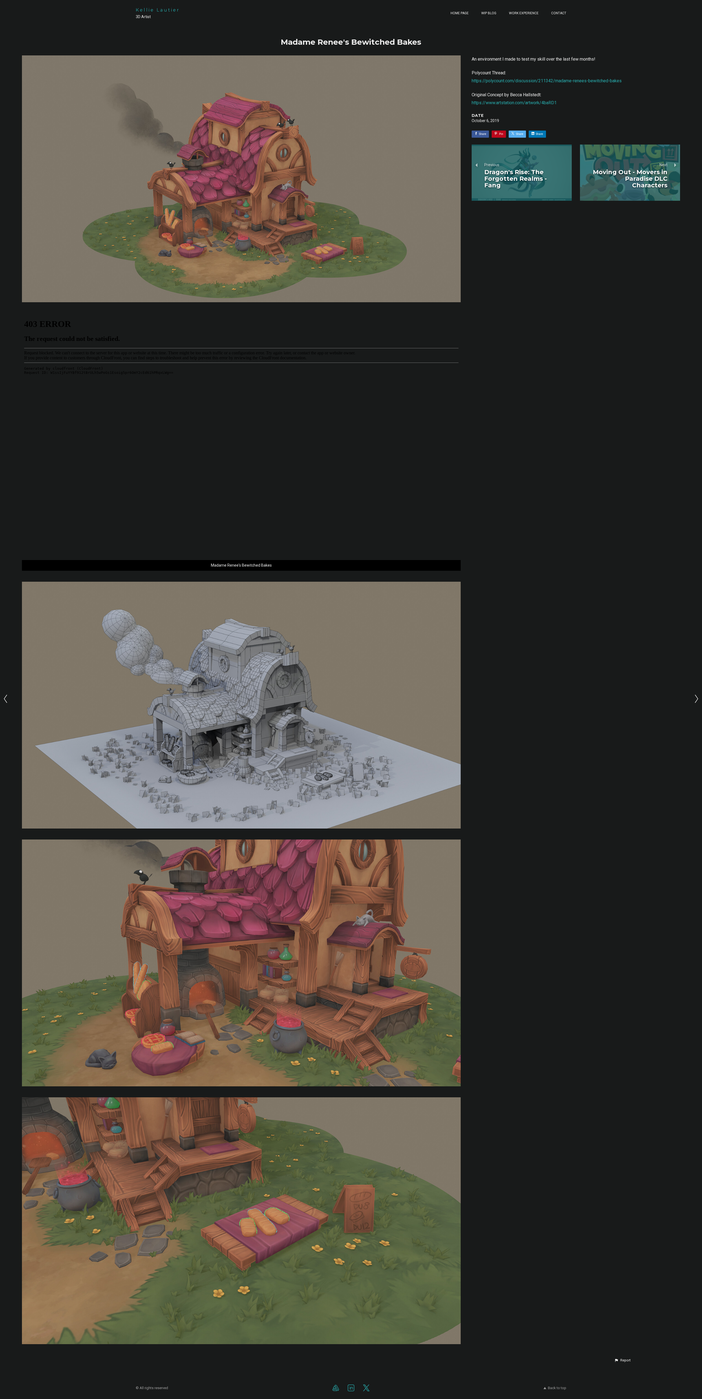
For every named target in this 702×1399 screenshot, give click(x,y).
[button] (622, 1360)
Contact (558, 13)
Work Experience (524, 13)
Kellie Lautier (158, 10)
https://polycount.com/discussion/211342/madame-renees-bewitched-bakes (547, 80)
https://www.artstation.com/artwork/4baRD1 (514, 102)
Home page (460, 13)
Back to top (557, 1388)
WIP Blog (488, 13)
